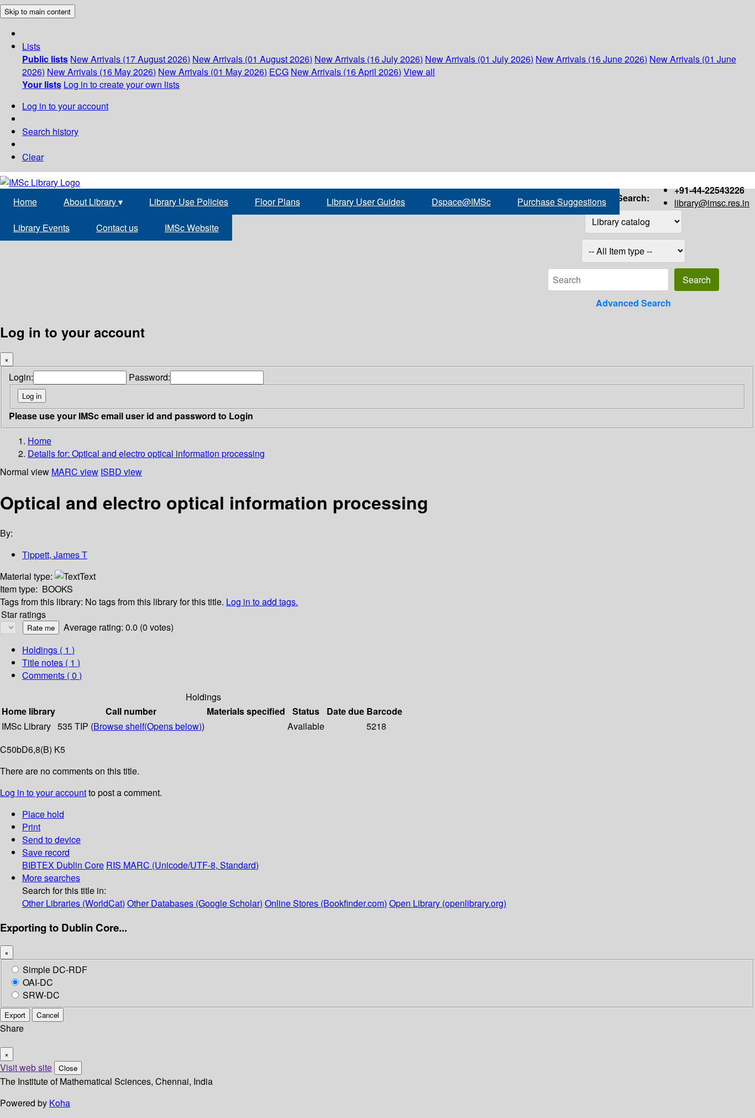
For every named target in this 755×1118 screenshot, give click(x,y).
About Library (93, 201)
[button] (31, 46)
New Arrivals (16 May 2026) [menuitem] (101, 71)
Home (25, 201)
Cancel (47, 1015)
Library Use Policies (188, 201)
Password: (149, 377)
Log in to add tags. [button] (262, 601)
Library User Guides (366, 201)
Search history (50, 131)
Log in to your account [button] (43, 792)
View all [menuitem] (419, 71)
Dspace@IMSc (461, 201)
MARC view (74, 471)
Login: (21, 377)
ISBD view (121, 471)
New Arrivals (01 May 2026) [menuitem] (212, 71)
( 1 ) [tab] (48, 649)
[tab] (51, 662)
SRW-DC (41, 995)
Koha (59, 1102)
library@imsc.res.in (711, 202)
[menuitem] (45, 59)
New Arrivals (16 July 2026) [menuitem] (368, 59)
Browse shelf (147, 726)
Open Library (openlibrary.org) (447, 903)
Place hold (43, 814)
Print (31, 826)
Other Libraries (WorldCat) (73, 903)
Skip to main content (37, 11)
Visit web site (26, 1067)
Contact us (117, 227)
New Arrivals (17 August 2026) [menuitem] (130, 59)
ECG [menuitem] (279, 71)
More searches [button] (51, 877)
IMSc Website (192, 227)
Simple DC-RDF (55, 969)
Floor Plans (277, 201)
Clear (33, 156)
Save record (46, 852)
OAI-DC (38, 982)
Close (68, 1068)
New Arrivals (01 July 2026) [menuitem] (479, 59)
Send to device (51, 839)
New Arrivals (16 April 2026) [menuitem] (346, 71)
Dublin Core (80, 865)
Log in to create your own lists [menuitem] (122, 84)
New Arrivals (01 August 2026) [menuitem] (252, 59)
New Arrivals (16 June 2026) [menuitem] (591, 59)
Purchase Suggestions (561, 201)
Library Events (41, 227)
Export (14, 1015)
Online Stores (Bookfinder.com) (326, 903)
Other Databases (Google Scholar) (195, 903)
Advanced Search (633, 303)
